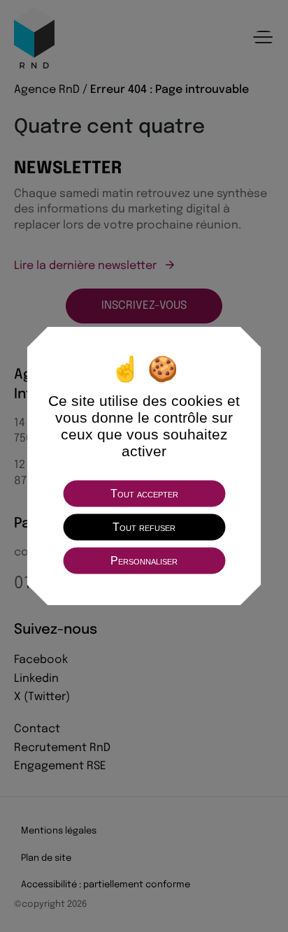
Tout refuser (144, 527)
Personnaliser (144, 561)
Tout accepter (144, 494)
